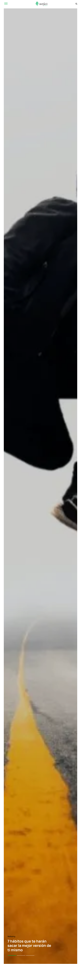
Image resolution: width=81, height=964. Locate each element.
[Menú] (6, 3)
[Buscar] (76, 4)
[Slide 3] (30, 955)
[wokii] (41, 4)
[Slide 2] (21, 955)
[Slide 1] (12, 955)
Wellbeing (11, 936)
